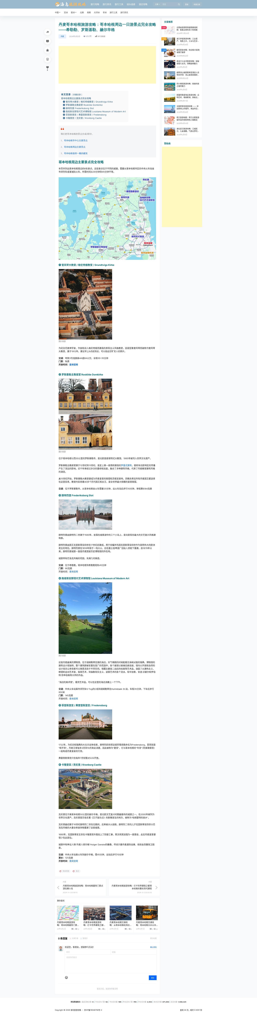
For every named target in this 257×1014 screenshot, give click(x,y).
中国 (57, 12)
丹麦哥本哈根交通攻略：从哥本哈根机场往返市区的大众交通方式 (120, 925)
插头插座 (131, 4)
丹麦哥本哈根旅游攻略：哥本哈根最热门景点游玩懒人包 (67, 925)
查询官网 (73, 571)
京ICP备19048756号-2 (93, 1010)
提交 (152, 978)
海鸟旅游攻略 (75, 1010)
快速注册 (197, 4)
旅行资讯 (107, 4)
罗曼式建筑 (126, 465)
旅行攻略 (95, 4)
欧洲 (73, 12)
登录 (186, 4)
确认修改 (153, 947)
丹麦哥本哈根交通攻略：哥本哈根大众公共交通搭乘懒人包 (146, 925)
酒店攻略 (143, 4)
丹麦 (62, 36)
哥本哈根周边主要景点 (74, 147)
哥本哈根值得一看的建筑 (76, 153)
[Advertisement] (107, 65)
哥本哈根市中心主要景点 (76, 140)
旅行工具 (119, 4)
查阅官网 (73, 861)
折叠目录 (77, 94)
